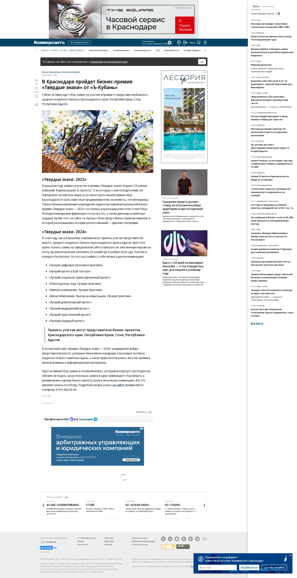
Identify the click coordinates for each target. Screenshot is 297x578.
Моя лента (268, 6)
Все (66, 497)
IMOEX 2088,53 (76, 50)
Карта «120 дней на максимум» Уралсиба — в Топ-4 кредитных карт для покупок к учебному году (183, 268)
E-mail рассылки (140, 544)
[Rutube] (190, 539)
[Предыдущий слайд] (43, 505)
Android (108, 544)
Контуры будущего (192, 50)
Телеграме (86, 419)
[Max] (197, 539)
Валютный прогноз (142, 50)
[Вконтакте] (170, 539)
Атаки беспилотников (98, 50)
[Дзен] (177, 539)
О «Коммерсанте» (86, 538)
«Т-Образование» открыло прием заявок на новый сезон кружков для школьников (181, 511)
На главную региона (79, 42)
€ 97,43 (54, 50)
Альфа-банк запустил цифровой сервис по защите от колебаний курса (143, 510)
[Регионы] (179, 42)
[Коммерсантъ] (49, 42)
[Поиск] (199, 42)
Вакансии (109, 541)
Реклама (109, 538)
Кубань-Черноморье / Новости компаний (61, 71)
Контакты (82, 544)
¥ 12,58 (63, 50)
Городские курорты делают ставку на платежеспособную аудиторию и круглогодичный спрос (183, 207)
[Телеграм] (163, 539)
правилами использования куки (109, 61)
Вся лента (257, 323)
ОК (202, 61)
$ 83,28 (44, 50)
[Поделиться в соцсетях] (36, 104)
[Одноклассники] (183, 539)
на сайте (118, 385)
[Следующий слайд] (204, 505)
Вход (192, 42)
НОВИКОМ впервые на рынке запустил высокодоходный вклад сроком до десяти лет (64, 511)
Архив (80, 541)
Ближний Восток (171, 50)
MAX (66, 419)
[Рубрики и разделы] (205, 42)
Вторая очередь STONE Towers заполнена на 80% (100, 510)
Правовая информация (143, 541)
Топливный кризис (121, 50)
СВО (158, 50)
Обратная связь (140, 538)
